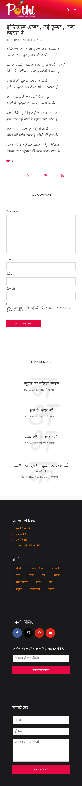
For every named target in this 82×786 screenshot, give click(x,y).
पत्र (43, 575)
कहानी (55, 568)
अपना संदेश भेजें (41, 769)
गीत (18, 575)
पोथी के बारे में (23, 528)
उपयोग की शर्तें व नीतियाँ (28, 545)
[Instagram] (28, 633)
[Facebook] (17, 633)
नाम (9, 259)
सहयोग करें (21, 539)
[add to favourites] (8, 161)
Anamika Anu (36, 389)
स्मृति (19, 589)
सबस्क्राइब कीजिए (41, 670)
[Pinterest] (39, 633)
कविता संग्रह (37, 568)
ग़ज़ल (39, 40)
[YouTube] (50, 633)
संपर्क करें (21, 534)
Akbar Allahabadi (22, 40)
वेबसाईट (10, 289)
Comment (12, 211)
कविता (51, 389)
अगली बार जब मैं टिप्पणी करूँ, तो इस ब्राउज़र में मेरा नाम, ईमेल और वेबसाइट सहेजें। (38, 309)
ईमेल (10, 274)
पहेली (56, 575)
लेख (38, 582)
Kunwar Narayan (36, 477)
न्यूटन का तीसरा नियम (41, 384)
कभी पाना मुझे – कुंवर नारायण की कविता (41, 469)
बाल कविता (22, 582)
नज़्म (52, 416)
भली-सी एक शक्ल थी (41, 437)
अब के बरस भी (41, 410)
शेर (50, 582)
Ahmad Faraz (38, 416)
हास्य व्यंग (35, 589)
